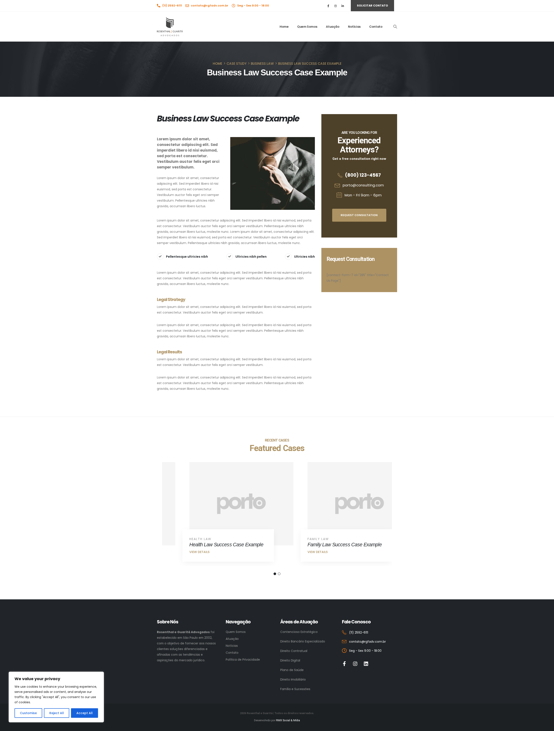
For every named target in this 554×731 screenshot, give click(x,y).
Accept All (84, 713)
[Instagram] (335, 6)
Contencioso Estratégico (299, 632)
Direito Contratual (293, 651)
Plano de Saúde (292, 670)
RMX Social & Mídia (288, 720)
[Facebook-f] (344, 664)
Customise (28, 713)
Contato (375, 26)
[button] (395, 26)
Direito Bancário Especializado (302, 641)
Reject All (56, 713)
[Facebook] (328, 6)
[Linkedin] (366, 664)
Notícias (354, 26)
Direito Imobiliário (293, 679)
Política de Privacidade (243, 659)
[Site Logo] (170, 26)
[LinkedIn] (343, 6)
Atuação (332, 26)
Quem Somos (236, 632)
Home (284, 26)
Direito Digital (290, 660)
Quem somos (307, 26)
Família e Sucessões (295, 689)
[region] (56, 697)
